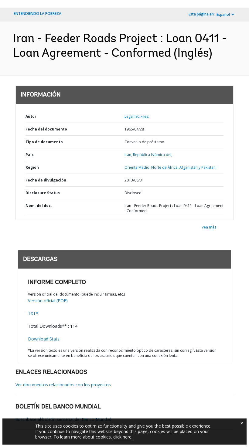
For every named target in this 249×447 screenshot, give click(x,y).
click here (122, 437)
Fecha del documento (46, 129)
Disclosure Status (43, 192)
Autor (31, 116)
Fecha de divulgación (46, 180)
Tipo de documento (44, 141)
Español (223, 14)
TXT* (33, 313)
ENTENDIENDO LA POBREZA (37, 13)
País (30, 154)
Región (32, 167)
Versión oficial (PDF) (48, 300)
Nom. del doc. (39, 205)
